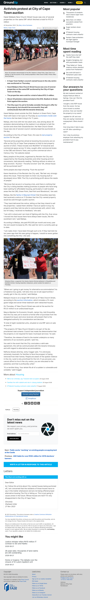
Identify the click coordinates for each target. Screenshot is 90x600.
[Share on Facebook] (25, 404)
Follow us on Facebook (38, 588)
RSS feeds (35, 581)
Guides (63, 2)
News (46, 2)
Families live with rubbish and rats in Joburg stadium (24, 382)
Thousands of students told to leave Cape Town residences (74, 15)
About (34, 574)
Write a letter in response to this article (31, 464)
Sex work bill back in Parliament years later (74, 74)
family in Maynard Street (26, 195)
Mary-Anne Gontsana (25, 25)
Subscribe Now (14, 438)
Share (39, 28)
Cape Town (11, 28)
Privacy (34, 576)
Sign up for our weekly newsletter (41, 579)
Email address (11, 433)
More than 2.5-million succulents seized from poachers (74, 22)
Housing (20, 374)
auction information (25, 300)
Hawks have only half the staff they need (73, 56)
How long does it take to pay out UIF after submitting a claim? (73, 129)
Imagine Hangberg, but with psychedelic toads (74, 61)
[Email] (32, 404)
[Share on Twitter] (29, 404)
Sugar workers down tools (73, 28)
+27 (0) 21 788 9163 (66, 579)
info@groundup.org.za (67, 578)
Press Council (25, 579)
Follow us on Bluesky (38, 590)
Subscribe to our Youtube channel (42, 595)
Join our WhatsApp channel (40, 597)
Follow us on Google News (39, 583)
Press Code (23, 581)
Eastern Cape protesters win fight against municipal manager (74, 40)
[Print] (35, 404)
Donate (79, 2)
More (70, 2)
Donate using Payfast (31, 394)
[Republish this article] (38, 404)
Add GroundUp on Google (50, 28)
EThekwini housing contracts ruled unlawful (21, 386)
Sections (54, 2)
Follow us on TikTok (37, 585)
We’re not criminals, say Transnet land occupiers (23, 379)
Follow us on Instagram (38, 592)
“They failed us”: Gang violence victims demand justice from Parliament (75, 67)
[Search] (85, 2)
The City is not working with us (15, 477)
